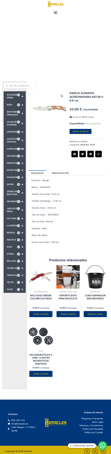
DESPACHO (15, 163)
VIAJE (15, 289)
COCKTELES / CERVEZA (15, 140)
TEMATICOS (15, 275)
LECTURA (15, 218)
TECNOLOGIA (15, 268)
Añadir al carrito (80, 131)
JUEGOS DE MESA (15, 210)
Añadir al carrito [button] (40, 314)
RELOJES (15, 261)
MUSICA (15, 232)
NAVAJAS (84, 145)
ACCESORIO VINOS (15, 96)
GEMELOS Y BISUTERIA (15, 192)
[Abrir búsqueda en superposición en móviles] (20, 85)
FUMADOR (15, 177)
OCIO (15, 247)
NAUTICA (15, 239)
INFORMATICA (15, 201)
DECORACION (15, 156)
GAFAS (15, 184)
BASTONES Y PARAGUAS (15, 113)
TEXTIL (15, 282)
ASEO (15, 104)
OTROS (15, 254)
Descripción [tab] (37, 173)
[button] (55, 12)
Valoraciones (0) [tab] (60, 173)
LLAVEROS (15, 225)
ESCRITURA (15, 170)
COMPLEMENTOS (15, 149)
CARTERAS (15, 132)
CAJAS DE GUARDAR (15, 123)
